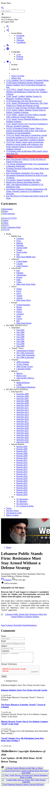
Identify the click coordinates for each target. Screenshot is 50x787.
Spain (18, 316)
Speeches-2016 (22, 419)
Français (19, 56)
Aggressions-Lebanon (25, 350)
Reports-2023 (21, 488)
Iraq (18, 254)
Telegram (20, 40)
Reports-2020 (21, 481)
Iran (18, 270)
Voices (9, 508)
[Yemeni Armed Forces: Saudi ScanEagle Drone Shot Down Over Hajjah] (25, 771)
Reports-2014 (21, 467)
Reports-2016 (21, 472)
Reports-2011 (21, 460)
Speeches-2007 (22, 398)
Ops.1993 (20, 330)
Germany (20, 314)
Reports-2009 (21, 456)
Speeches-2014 (22, 414)
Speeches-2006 (22, 396)
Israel (3, 625)
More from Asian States (26, 284)
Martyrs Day (21, 376)
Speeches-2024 (22, 437)
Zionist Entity (21, 248)
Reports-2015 (21, 469)
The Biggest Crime (14, 513)
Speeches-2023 (22, 435)
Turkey (19, 309)
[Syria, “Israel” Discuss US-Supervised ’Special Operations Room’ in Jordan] (25, 776)
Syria (18, 241)
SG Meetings (21, 501)
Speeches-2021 (22, 430)
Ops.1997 (20, 339)
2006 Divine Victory (24, 366)
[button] (7, 31)
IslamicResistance (29, 625)
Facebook (20, 35)
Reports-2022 (21, 485)
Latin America (22, 266)
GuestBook (21, 42)
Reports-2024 (21, 490)
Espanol (19, 59)
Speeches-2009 (22, 403)
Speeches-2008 (22, 401)
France (19, 312)
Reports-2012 (21, 462)
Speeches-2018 (22, 424)
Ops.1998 (20, 341)
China (18, 282)
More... (10, 156)
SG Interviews (22, 504)
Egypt (18, 291)
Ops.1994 (20, 332)
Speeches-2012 (22, 410)
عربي (18, 54)
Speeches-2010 (22, 405)
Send (4, 676)
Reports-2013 (21, 465)
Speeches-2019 (22, 426)
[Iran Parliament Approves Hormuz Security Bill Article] (23, 784)
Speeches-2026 (22, 442)
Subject (4, 646)
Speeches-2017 (22, 421)
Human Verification (9, 664)
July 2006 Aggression (25, 357)
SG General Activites (25, 506)
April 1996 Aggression (25, 355)
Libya (18, 293)
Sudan (19, 289)
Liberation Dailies (23, 369)
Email (3, 641)
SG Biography (22, 499)
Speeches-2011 (22, 408)
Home (8, 547)
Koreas (19, 277)
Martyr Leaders (12, 515)
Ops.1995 (20, 334)
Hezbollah (18, 625)
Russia (19, 307)
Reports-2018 (21, 476)
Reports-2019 (21, 478)
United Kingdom (23, 305)
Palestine (20, 245)
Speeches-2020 (22, 428)
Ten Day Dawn (12, 510)
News (13, 73)
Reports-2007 (21, 451)
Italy (18, 321)
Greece (19, 318)
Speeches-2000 (22, 394)
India (18, 280)
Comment (5, 651)
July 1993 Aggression (25, 353)
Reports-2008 (21, 453)
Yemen (19, 250)
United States (21, 261)
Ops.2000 (20, 346)
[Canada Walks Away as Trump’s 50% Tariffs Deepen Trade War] (25, 781)
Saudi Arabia (21, 252)
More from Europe (24, 323)
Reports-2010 (21, 458)
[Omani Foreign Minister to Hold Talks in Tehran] (24, 768)
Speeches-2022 (22, 433)
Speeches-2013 (22, 412)
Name (3, 636)
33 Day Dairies (22, 364)
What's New (16, 78)
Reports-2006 (21, 449)
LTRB (19, 385)
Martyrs (19, 373)
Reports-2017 (21, 474)
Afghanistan (21, 275)
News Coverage (17, 76)
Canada (19, 264)
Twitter (19, 38)
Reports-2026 (21, 494)
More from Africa (23, 300)
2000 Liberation (22, 362)
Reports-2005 (21, 446)
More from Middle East (25, 257)
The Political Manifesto (25, 387)
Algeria (19, 298)
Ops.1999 (20, 344)
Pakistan (19, 273)
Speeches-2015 (22, 417)
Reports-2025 (21, 492)
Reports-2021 (21, 483)
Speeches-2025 (22, 440)
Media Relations (23, 382)
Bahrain (19, 243)
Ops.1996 (20, 337)
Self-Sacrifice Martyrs (25, 378)
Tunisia (19, 296)
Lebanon (20, 238)
